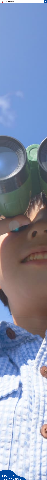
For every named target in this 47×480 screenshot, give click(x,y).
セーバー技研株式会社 (7, 2)
